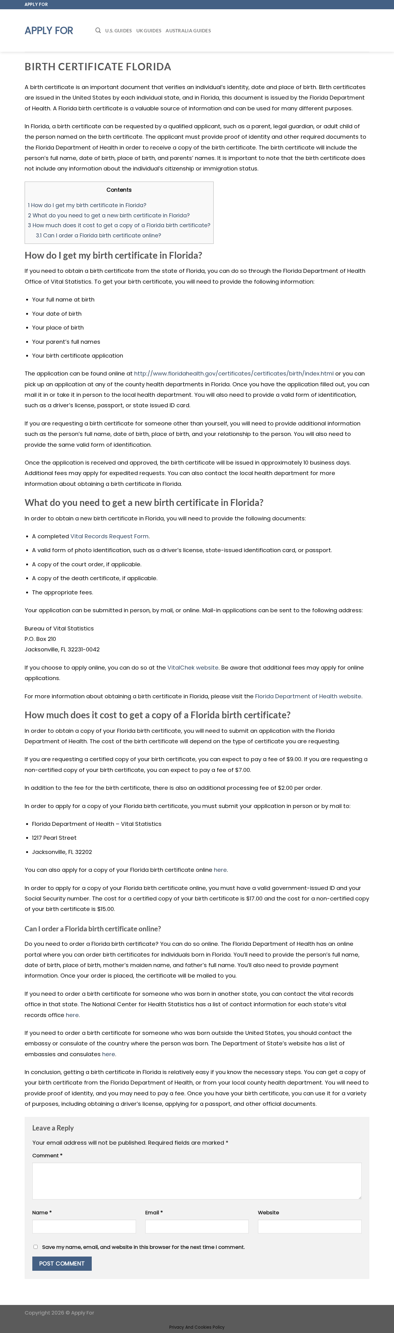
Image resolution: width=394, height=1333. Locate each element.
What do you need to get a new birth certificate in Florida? (109, 215)
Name (42, 1212)
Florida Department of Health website (308, 696)
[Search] (98, 30)
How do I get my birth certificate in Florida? (87, 205)
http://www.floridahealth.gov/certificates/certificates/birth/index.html (234, 373)
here (220, 870)
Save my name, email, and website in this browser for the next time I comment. (143, 1247)
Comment (47, 1155)
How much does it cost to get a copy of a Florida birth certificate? (119, 225)
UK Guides (149, 30)
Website (268, 1212)
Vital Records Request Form (109, 536)
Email (154, 1212)
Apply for (49, 30)
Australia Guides (188, 30)
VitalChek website (193, 667)
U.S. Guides (118, 30)
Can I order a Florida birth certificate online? (98, 235)
